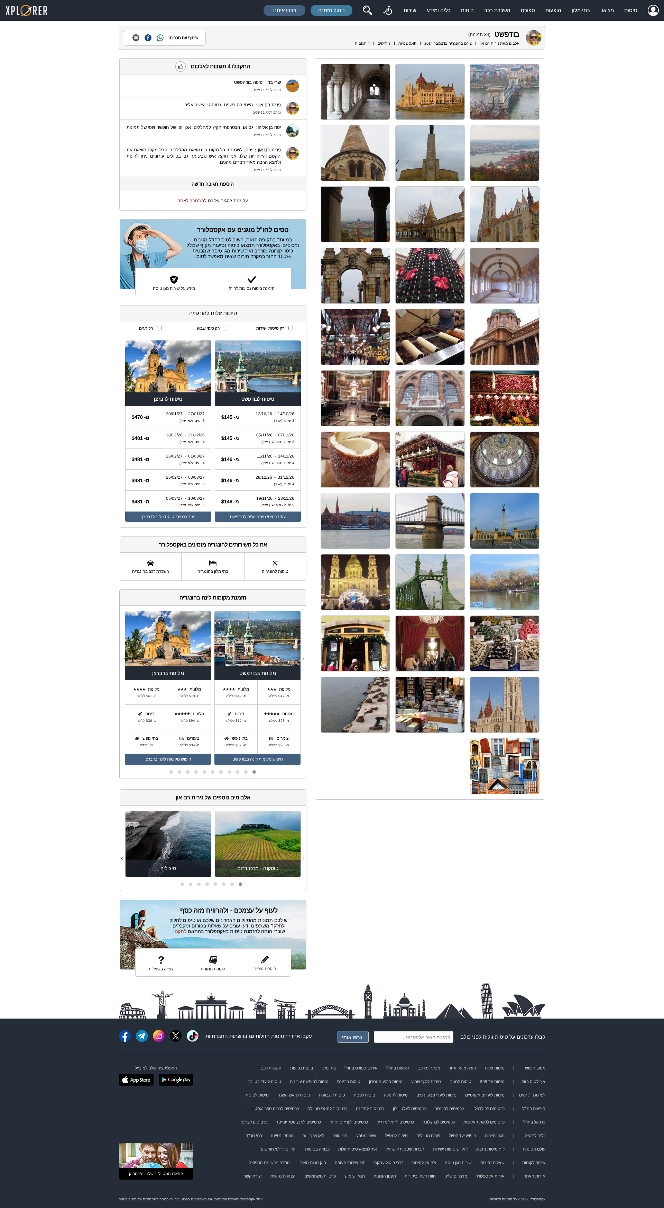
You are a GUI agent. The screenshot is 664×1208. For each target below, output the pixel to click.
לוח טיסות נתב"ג (490, 1149)
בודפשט (507, 34)
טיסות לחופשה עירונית (309, 1081)
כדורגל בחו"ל (534, 1122)
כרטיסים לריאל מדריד (395, 1122)
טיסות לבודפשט (257, 399)
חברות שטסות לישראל (405, 1149)
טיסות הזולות (270, 1036)
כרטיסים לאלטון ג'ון (409, 1108)
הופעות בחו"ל (397, 1068)
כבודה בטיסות (317, 1149)
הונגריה (455, 43)
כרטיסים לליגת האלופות (484, 1122)
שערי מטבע (366, 1135)
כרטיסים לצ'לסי (254, 1122)
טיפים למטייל (396, 1135)
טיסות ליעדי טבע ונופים (436, 1095)
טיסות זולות (495, 1037)
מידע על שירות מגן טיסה (174, 288)
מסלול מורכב (429, 1068)
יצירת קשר (253, 1176)
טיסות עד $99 (492, 1081)
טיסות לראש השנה (293, 1095)
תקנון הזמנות (385, 1176)
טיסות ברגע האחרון (386, 1081)
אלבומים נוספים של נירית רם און (213, 797)
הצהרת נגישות (283, 1176)
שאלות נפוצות (492, 1162)
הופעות (553, 10)
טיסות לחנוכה (396, 1095)
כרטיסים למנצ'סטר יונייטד (298, 1122)
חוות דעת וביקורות (420, 1176)
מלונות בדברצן (168, 673)
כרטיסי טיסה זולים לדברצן (164, 516)
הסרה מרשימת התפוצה (269, 1162)
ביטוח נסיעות (301, 1068)
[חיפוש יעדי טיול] (367, 10)
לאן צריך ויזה (313, 1135)
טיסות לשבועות (332, 1095)
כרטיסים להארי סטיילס (327, 1108)
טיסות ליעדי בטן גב (264, 1081)
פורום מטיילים (428, 1135)
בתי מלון (581, 10)
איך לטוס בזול (533, 1081)
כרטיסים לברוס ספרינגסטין (275, 1108)
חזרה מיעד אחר (462, 1068)
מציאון (607, 10)
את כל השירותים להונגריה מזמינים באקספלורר (213, 545)
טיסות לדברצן (168, 399)
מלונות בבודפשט (257, 673)
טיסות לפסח (364, 1095)
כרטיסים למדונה (370, 1108)
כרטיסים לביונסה (449, 1108)
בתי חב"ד (254, 1135)
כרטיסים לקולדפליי (488, 1108)
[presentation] (303, 658)
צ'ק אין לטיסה (424, 1162)
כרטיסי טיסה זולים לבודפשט (254, 516)
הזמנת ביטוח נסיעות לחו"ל (252, 288)
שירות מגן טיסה (458, 1162)
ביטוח (467, 10)
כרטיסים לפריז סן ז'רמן (349, 1122)
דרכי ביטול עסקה (389, 1162)
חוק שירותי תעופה (350, 1162)
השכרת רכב (497, 10)
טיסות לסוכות (257, 1095)
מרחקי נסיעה (282, 1135)
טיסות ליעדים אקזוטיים (485, 1095)
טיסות (630, 10)
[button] (254, 772)
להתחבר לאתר (192, 200)
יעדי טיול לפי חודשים (278, 1149)
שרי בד (274, 82)
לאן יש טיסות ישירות (450, 1149)
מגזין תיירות (495, 1135)
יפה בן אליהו (269, 127)
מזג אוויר (340, 1135)
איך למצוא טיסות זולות (357, 1149)
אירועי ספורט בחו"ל (361, 1068)
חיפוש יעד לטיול (462, 1135)
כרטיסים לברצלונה (439, 1122)
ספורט (528, 10)
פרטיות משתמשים (320, 1176)
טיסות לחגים (460, 1081)
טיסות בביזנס (348, 1081)
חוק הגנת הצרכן (312, 1162)
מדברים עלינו (455, 1176)
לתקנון (179, 931)
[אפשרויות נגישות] (387, 10)
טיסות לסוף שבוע (426, 1081)
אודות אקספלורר (490, 1176)
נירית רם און (489, 43)
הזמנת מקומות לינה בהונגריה (212, 598)
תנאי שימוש (354, 1176)
